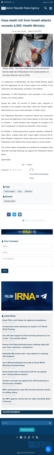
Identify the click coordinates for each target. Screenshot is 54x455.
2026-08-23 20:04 (10, 386)
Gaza (20, 191)
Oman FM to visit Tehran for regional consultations (24, 320)
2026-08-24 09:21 (10, 323)
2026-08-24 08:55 (10, 332)
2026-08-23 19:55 (10, 404)
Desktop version (27, 430)
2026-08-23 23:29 (10, 350)
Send (5, 271)
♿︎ (48, 449)
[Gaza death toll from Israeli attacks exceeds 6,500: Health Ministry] (27, 50)
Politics (29, 165)
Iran (23, 165)
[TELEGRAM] (21, 437)
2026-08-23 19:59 (10, 395)
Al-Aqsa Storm (9, 201)
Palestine (28, 191)
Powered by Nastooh (28, 452)
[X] (17, 437)
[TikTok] (29, 437)
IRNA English (22, 8)
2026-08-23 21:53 (10, 368)
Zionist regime (9, 191)
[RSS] (37, 437)
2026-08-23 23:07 (10, 359)
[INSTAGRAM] (25, 437)
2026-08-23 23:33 (10, 341)
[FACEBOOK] (33, 437)
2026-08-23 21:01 (10, 377)
